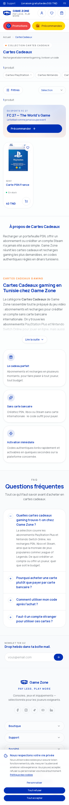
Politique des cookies (21, 774)
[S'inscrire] (58, 657)
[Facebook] (17, 710)
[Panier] (62, 13)
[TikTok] (34, 710)
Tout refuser (35, 790)
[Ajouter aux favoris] (27, 147)
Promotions (19, 26)
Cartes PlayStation (19, 75)
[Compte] (42, 13)
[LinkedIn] (51, 710)
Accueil (7, 37)
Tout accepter (35, 798)
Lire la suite (32, 339)
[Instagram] (26, 710)
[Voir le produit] (26, 201)
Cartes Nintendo (48, 75)
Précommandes (52, 26)
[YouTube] (42, 710)
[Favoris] (52, 13)
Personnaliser (34, 782)
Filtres (15, 90)
